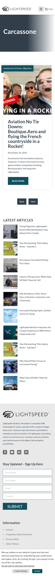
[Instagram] (26, 452)
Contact (9, 529)
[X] (12, 452)
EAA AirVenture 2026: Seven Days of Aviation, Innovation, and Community (34, 297)
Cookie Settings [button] (20, 571)
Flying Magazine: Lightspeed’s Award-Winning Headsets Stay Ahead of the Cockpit (33, 229)
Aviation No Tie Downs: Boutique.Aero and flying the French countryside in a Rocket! (27, 134)
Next (33, 201)
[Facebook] (5, 452)
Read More (18, 181)
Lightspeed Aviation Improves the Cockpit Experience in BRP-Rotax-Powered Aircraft (35, 330)
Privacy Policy (12, 539)
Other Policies (12, 544)
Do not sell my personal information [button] (17, 566)
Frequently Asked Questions (19, 534)
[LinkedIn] (19, 452)
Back (21, 201)
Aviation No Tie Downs (12, 68)
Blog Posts (27, 68)
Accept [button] (37, 571)
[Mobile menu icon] (41, 9)
